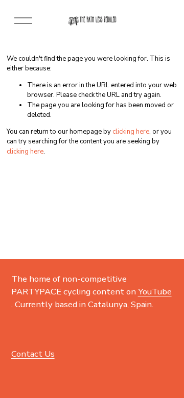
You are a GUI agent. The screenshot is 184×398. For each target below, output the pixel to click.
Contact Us (33, 354)
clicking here (130, 131)
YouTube (155, 291)
